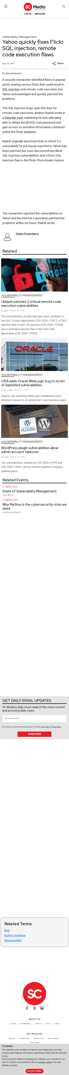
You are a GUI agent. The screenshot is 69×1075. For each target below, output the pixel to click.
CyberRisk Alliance (25, 1024)
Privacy (57, 1024)
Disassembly (13, 940)
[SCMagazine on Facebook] (27, 1008)
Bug (7, 930)
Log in (27, 14)
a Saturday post (12, 117)
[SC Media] (34, 7)
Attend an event (38, 1038)
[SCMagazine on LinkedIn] (42, 1008)
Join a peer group (52, 1038)
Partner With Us (35, 1043)
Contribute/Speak (24, 1038)
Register (40, 14)
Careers (48, 1024)
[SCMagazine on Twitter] (34, 1008)
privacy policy (45, 1062)
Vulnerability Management (19, 37)
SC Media (13, 1024)
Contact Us (38, 1024)
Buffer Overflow (14, 935)
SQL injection (11, 89)
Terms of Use (45, 727)
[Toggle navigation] (6, 6)
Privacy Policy (56, 727)
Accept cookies (34, 1071)
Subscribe (34, 734)
